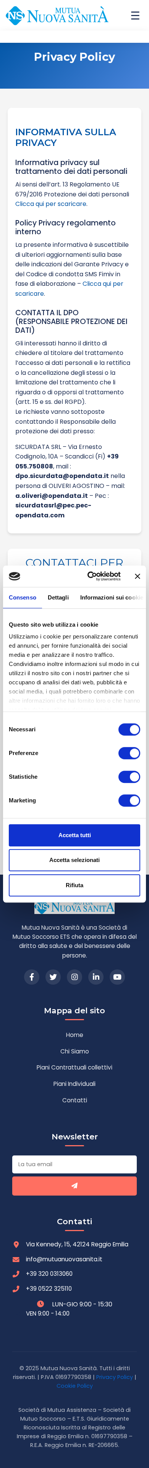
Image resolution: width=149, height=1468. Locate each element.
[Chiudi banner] (137, 576)
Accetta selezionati (74, 860)
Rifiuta (74, 885)
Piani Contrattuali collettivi (74, 1067)
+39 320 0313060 (49, 1274)
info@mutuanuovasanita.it (64, 1259)
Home (74, 1035)
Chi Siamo (74, 1051)
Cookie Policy (75, 1386)
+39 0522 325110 (49, 1289)
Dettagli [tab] (58, 597)
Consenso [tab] (22, 597)
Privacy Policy (114, 1377)
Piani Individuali (74, 1084)
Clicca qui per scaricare (50, 203)
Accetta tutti (74, 835)
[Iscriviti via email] (74, 1186)
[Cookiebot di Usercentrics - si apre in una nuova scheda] (90, 576)
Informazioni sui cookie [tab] (111, 597)
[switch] (129, 753)
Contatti (74, 1100)
